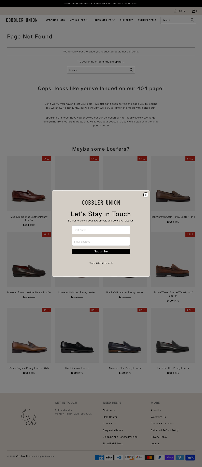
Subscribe (101, 251)
